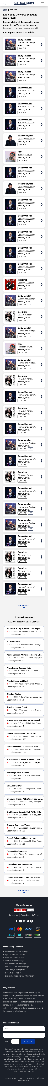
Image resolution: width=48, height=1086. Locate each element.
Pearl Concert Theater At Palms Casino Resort (26, 139)
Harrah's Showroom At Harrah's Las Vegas (27, 91)
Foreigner (22, 280)
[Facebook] (16, 922)
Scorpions (22, 312)
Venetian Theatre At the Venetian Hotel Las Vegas (27, 283)
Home (5, 10)
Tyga (20, 152)
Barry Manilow (24, 39)
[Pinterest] (31, 921)
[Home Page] (24, 3)
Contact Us (13, 915)
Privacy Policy (30, 1078)
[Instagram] (24, 922)
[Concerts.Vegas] (24, 910)
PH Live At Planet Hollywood (25, 315)
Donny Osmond (25, 87)
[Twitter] (28, 922)
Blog (20, 1078)
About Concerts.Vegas (30, 915)
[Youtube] (20, 921)
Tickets (41, 39)
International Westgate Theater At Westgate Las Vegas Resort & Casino (27, 42)
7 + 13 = (6, 1041)
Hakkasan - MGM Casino (25, 155)
